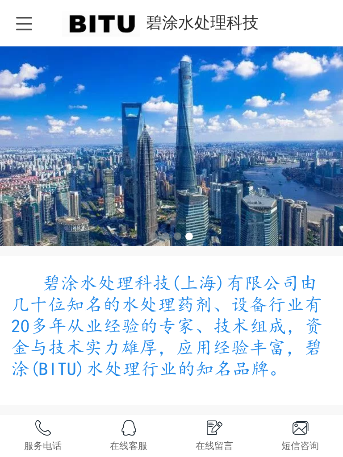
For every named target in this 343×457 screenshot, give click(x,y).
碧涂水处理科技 (202, 22)
